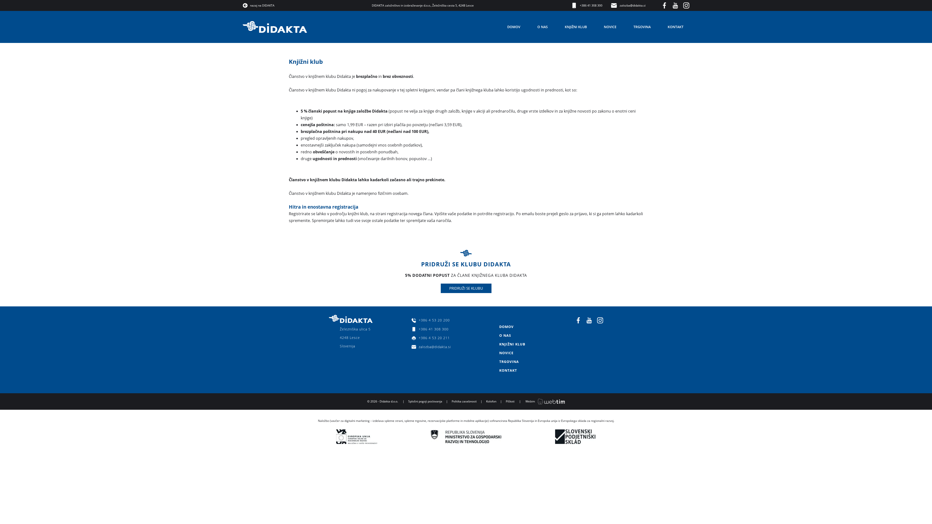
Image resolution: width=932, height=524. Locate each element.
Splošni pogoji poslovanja (425, 401)
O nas (542, 27)
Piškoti (510, 401)
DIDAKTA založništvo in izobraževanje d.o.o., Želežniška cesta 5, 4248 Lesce (423, 5)
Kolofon (491, 401)
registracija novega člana (410, 213)
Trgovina (642, 27)
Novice (610, 27)
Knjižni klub (576, 27)
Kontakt (675, 27)
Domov (513, 27)
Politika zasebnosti (464, 401)
